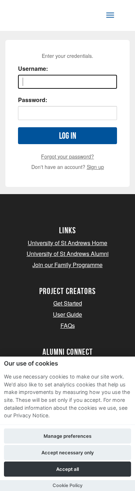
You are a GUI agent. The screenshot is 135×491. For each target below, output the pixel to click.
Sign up (95, 166)
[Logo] (41, 16)
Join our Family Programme (67, 265)
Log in (67, 136)
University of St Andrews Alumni (68, 253)
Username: (33, 69)
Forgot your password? (67, 156)
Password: (32, 100)
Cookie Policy (67, 485)
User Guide (67, 314)
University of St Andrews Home (67, 243)
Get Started (67, 303)
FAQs (67, 325)
